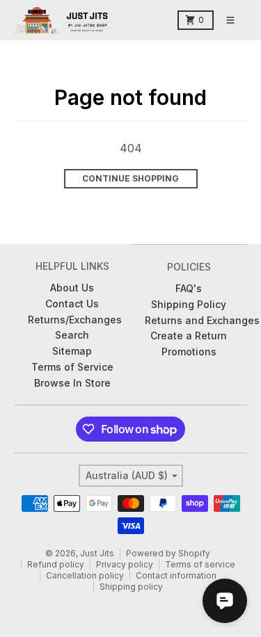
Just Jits (97, 553)
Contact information (176, 575)
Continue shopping (130, 178)
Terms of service (200, 564)
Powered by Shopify (168, 553)
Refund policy (55, 564)
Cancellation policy (85, 575)
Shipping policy (131, 586)
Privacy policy (124, 564)
